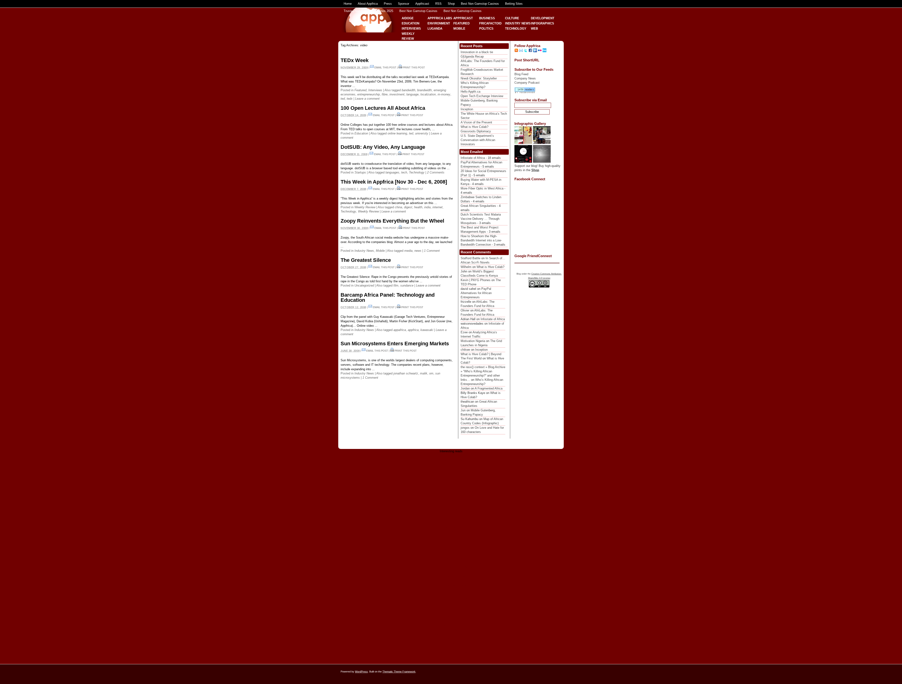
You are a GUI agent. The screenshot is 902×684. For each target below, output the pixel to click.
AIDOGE (408, 18)
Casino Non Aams (455, 460)
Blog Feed (521, 74)
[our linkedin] (535, 51)
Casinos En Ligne (455, 647)
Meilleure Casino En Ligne (455, 643)
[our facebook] (530, 51)
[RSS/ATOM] (516, 51)
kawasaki (426, 330)
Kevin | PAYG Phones (475, 280)
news (417, 250)
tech (404, 172)
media (408, 250)
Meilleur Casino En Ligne (455, 500)
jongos (465, 427)
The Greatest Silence (366, 260)
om (431, 373)
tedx (350, 98)
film (395, 285)
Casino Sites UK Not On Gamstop (455, 531)
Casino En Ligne (455, 589)
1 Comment (432, 250)
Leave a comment (367, 98)
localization (428, 94)
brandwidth (424, 90)
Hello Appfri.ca (470, 91)
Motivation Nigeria (473, 341)
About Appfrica (368, 3)
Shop (451, 3)
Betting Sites (514, 3)
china (398, 207)
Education (410, 23)
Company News (525, 78)
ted (343, 98)
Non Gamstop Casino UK (455, 527)
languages (392, 172)
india (427, 207)
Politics (486, 28)
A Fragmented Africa (488, 388)
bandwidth (408, 90)
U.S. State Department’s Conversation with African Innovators (478, 140)
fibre (385, 94)
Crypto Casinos (454, 576)
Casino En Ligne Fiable (454, 540)
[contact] (521, 51)
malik (423, 373)
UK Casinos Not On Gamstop (455, 554)
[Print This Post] (400, 67)
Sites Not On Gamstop (454, 496)
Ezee (464, 332)
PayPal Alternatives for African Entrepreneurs (476, 293)
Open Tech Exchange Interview (482, 96)
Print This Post (414, 67)
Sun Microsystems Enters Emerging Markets (395, 343)
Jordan (465, 388)
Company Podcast (527, 82)
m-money (444, 94)
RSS (438, 3)
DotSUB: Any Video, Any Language (383, 147)
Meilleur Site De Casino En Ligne (454, 545)
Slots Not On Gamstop (454, 549)
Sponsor (403, 3)
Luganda (435, 28)
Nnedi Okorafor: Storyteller (479, 78)
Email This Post (385, 67)
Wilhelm (466, 267)
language (412, 94)
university (421, 133)
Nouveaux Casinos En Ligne (454, 639)
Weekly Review (364, 207)
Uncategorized (364, 285)
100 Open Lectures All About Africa (383, 108)
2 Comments (435, 172)
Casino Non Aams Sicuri (454, 630)
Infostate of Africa (473, 158)
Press (388, 3)
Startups (360, 172)
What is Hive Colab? (474, 127)
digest (408, 207)
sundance (406, 285)
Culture (512, 18)
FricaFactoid (490, 23)
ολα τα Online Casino (454, 487)
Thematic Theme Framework (399, 671)
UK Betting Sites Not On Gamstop (455, 478)
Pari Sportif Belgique (455, 580)
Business (487, 18)
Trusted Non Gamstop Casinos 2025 (368, 11)
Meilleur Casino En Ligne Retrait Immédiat (454, 563)
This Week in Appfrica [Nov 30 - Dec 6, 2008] (394, 182)
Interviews (411, 28)
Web (534, 28)
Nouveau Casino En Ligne (454, 612)
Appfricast (422, 3)
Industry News (518, 23)
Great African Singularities (478, 206)
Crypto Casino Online (454, 625)
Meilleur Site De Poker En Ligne (455, 594)
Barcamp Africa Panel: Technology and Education (388, 297)
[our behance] (544, 51)
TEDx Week (355, 60)
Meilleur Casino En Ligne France (455, 505)
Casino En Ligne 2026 (455, 607)
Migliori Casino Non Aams (454, 464)
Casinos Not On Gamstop (454, 455)
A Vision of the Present (476, 122)
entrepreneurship (368, 94)
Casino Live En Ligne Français (455, 603)
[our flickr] (540, 51)
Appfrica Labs (440, 18)
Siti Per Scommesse (455, 522)
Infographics (542, 23)
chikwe (465, 349)
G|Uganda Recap (472, 56)
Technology (515, 28)
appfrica (413, 330)
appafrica (399, 330)
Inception (467, 109)
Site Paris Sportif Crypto (454, 598)
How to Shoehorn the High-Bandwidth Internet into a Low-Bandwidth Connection (481, 240)
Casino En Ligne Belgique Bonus (454, 634)
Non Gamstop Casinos (454, 469)
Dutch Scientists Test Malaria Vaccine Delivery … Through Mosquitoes (481, 219)
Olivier (465, 310)
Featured (461, 23)
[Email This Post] (372, 67)
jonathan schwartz (405, 373)
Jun (463, 410)
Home (348, 3)
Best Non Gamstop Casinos (480, 3)
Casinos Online (454, 536)
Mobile (459, 28)
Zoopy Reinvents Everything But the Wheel (392, 221)
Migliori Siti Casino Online (454, 572)
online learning (397, 133)
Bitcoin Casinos (455, 482)
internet (437, 207)
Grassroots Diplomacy (476, 131)
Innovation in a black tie (477, 52)
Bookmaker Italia (454, 585)
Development (542, 18)
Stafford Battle (470, 258)
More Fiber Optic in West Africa (482, 188)
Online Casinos (454, 518)
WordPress (361, 671)
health (418, 207)
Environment (439, 23)
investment (396, 94)
